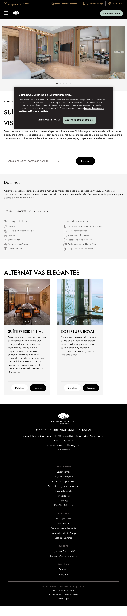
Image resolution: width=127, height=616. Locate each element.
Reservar (85, 161)
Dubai (26, 3)
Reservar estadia (111, 13)
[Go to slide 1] (57, 83)
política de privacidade (38, 111)
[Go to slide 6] (35, 321)
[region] (63, 108)
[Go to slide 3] (63, 83)
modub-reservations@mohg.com (63, 445)
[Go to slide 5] (70, 83)
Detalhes (19, 387)
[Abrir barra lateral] (6, 13)
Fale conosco (63, 449)
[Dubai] (16, 13)
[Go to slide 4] (66, 83)
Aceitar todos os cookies (79, 120)
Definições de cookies (50, 120)
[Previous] (10, 302)
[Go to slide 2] (60, 83)
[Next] (44, 302)
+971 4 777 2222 (63, 440)
